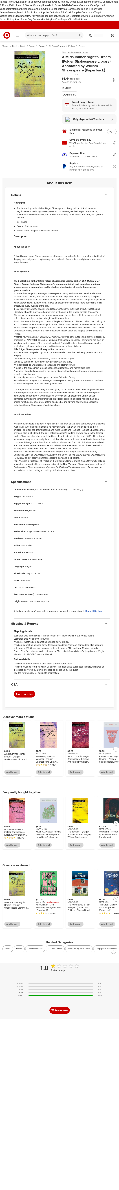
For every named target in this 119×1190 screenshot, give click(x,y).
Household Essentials (54, 5)
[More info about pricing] (113, 80)
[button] (70, 74)
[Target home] (7, 35)
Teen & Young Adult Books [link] (79, 949)
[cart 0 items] (112, 35)
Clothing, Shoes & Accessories (76, 1)
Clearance (20, 15)
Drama (82, 46)
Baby (69, 5)
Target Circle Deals (86, 15)
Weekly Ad (102, 15)
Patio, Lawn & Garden (21, 5)
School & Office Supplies (46, 8)
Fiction (71, 46)
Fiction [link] (19, 949)
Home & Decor (101, 1)
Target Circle (68, 19)
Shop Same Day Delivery (28, 19)
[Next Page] (115, 749)
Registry (46, 19)
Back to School (29, 1)
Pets (12, 8)
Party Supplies (42, 12)
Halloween (53, 1)
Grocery (37, 5)
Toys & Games (68, 8)
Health (19, 8)
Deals (11, 15)
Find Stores (81, 19)
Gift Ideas (55, 12)
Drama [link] (7, 949)
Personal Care (88, 5)
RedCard (56, 19)
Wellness (28, 8)
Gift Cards (66, 12)
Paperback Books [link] (35, 949)
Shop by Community (83, 12)
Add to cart (69, 94)
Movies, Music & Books (21, 12)
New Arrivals (33, 15)
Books (42, 46)
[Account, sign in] (97, 35)
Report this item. (94, 611)
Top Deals (70, 15)
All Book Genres (57, 46)
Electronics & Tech (86, 8)
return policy (28, 673)
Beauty (76, 5)
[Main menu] (17, 35)
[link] (70, 74)
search (81, 35)
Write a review (59, 1010)
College (42, 1)
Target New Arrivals (10, 1)
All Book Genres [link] (55, 949)
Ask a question (24, 694)
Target (5, 46)
